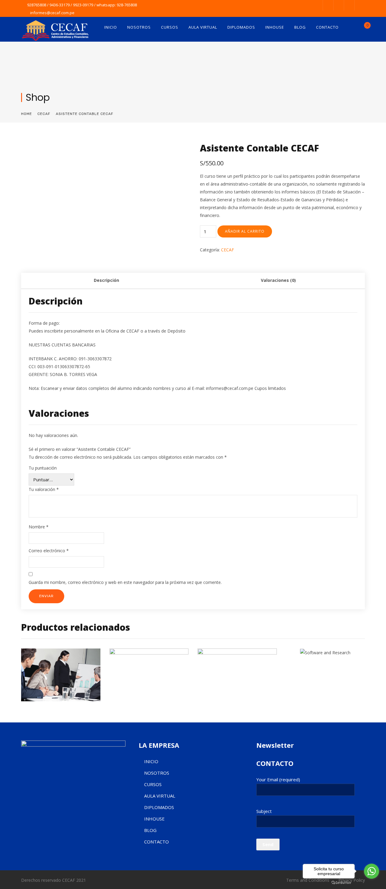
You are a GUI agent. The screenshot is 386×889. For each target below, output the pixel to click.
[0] (362, 28)
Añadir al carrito (244, 231)
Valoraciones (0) (278, 280)
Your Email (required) (278, 779)
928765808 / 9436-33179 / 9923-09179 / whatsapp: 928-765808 (82, 5)
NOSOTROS (139, 27)
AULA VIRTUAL (202, 27)
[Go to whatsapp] (371, 871)
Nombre (39, 527)
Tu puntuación (43, 468)
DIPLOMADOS (241, 27)
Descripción (106, 280)
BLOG (300, 27)
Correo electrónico (49, 550)
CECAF (43, 114)
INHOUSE (274, 27)
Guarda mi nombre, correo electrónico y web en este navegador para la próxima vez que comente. (125, 582)
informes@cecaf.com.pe (52, 12)
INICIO (110, 27)
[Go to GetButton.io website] (341, 883)
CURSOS (169, 27)
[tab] (106, 281)
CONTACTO (327, 27)
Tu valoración (44, 489)
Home (26, 114)
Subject (264, 811)
